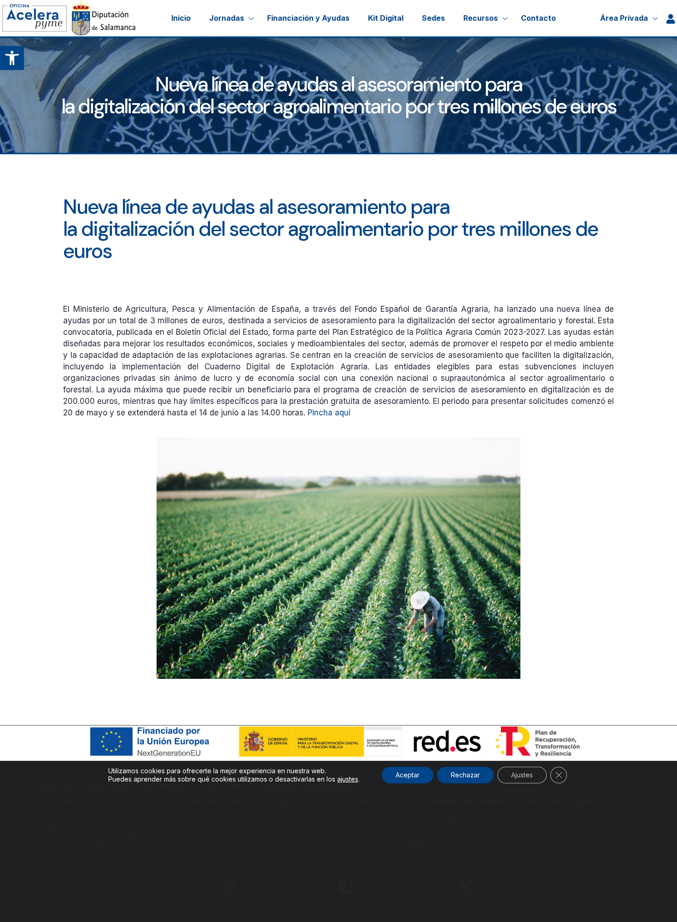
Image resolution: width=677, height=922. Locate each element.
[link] (12, 58)
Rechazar (465, 775)
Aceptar (408, 775)
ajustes (347, 779)
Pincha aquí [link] (329, 412)
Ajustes (522, 775)
